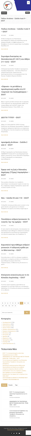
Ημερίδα (5, 336)
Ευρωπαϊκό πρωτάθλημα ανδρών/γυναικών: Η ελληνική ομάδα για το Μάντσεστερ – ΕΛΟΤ (15, 247)
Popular (11, 385)
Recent (4, 385)
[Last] (15, 305)
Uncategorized (7, 322)
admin (12, 35)
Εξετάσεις (5, 333)
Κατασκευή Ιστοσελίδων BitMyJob (15, 429)
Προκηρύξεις (6, 340)
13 (28, 303)
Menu (27, 12)
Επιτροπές (6, 334)
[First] (2, 303)
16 (9, 305)
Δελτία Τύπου (6, 327)
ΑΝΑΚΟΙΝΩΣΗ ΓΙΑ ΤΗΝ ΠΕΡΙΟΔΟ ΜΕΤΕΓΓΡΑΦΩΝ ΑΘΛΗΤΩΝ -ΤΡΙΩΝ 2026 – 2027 (18, 403)
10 (18, 303)
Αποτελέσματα (7, 326)
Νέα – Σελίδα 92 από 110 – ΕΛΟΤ (15, 198)
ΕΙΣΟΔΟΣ (4, 12)
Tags (16, 385)
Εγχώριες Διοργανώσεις (9, 331)
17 (12, 305)
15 (6, 305)
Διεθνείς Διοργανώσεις (9, 329)
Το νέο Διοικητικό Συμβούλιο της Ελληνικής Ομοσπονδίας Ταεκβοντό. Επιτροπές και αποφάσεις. (15, 362)
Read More (4, 49)
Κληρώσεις (6, 338)
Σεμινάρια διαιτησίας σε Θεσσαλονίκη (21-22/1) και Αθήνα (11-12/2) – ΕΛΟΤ (15, 59)
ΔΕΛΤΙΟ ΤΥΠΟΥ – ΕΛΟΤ (11, 117)
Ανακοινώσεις (6, 324)
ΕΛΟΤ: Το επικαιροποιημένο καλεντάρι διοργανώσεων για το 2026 (18, 393)
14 (2, 305)
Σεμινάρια (5, 341)
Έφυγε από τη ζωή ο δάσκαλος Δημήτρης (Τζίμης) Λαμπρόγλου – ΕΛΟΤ (15, 172)
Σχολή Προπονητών (8, 343)
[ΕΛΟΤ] (8, 5)
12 (24, 303)
